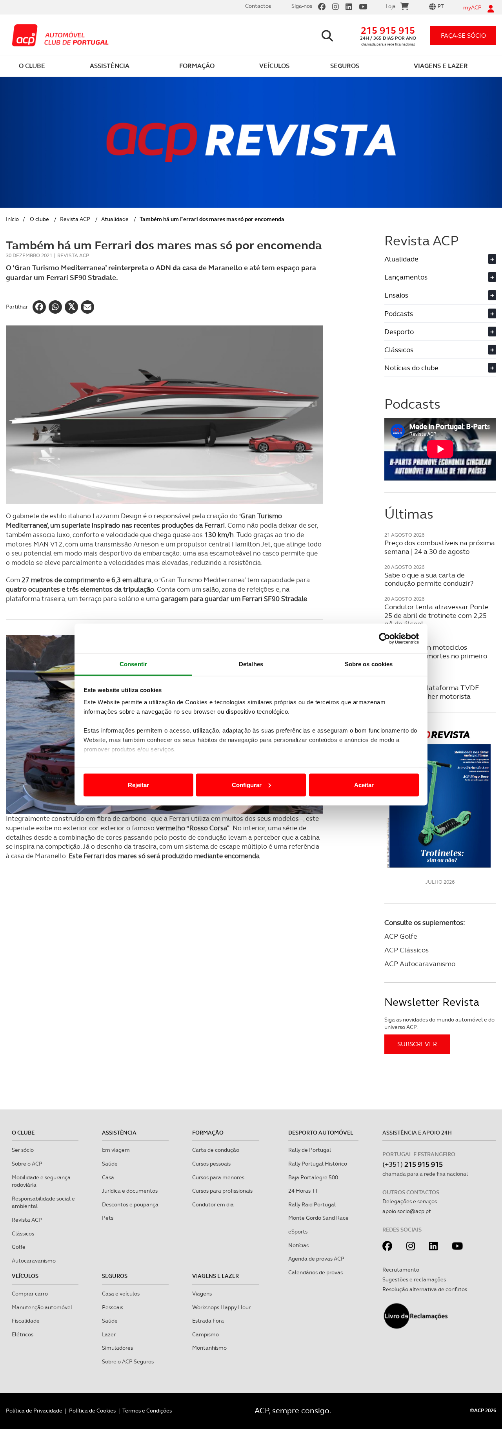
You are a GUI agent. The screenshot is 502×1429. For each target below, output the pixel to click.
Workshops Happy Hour (221, 1307)
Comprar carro (30, 1293)
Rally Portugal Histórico (317, 1163)
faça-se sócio (463, 35)
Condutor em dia (213, 1204)
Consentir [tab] (133, 664)
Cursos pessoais (211, 1163)
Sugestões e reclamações (414, 1279)
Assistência (119, 1132)
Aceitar (364, 784)
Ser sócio (23, 1149)
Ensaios (439, 295)
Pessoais (112, 1307)
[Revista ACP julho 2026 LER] (440, 798)
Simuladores (117, 1347)
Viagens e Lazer (215, 1275)
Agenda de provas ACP (316, 1258)
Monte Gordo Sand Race (318, 1217)
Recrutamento (400, 1269)
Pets (107, 1217)
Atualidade (115, 219)
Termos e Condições (147, 1410)
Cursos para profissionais (222, 1190)
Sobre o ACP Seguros (128, 1361)
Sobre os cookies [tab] (369, 664)
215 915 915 (388, 30)
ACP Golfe (400, 936)
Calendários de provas (315, 1272)
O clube (39, 219)
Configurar (247, 784)
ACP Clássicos (406, 949)
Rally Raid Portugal (312, 1204)
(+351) (412, 1164)
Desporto (439, 331)
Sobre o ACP (27, 1163)
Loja (391, 6)
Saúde (110, 1163)
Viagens (202, 1293)
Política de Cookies (92, 1410)
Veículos (25, 1275)
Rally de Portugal (309, 1149)
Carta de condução (215, 1149)
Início (12, 219)
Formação (208, 1132)
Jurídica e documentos (130, 1190)
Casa (108, 1177)
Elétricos (22, 1334)
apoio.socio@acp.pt (406, 1211)
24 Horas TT (303, 1190)
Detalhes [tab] (251, 664)
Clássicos (439, 349)
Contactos (258, 5)
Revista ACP (75, 219)
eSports (297, 1231)
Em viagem (116, 1149)
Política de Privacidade (34, 1410)
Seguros (114, 1275)
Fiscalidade (26, 1320)
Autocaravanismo (34, 1260)
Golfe (18, 1246)
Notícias (298, 1245)
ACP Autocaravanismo (419, 963)
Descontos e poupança (130, 1204)
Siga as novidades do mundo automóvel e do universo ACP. (439, 1023)
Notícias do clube (439, 367)
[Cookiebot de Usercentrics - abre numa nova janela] (384, 638)
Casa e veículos (121, 1293)
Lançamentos (439, 276)
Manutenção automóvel (42, 1307)
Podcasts (439, 313)
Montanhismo (209, 1347)
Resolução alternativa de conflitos (424, 1289)
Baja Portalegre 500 (313, 1177)
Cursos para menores (218, 1177)
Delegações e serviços (409, 1201)
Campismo (205, 1334)
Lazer (109, 1334)
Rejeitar (138, 784)
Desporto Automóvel (320, 1132)
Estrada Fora (208, 1320)
